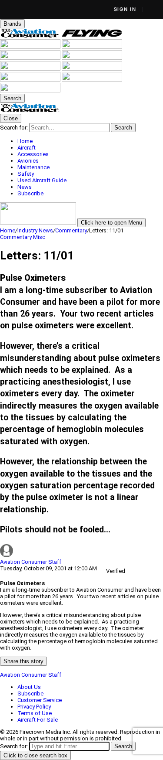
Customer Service (39, 700)
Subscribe (30, 693)
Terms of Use (34, 713)
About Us (29, 687)
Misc (39, 237)
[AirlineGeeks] (31, 47)
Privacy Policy (34, 706)
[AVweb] (92, 47)
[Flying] (92, 36)
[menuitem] (90, 141)
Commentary (71, 230)
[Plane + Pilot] (92, 68)
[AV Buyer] (92, 58)
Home (7, 230)
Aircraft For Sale (37, 719)
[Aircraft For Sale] (31, 58)
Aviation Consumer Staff (30, 562)
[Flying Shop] (30, 90)
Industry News (35, 230)
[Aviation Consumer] (31, 36)
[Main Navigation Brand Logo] (30, 110)
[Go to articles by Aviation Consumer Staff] (81, 551)
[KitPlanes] (31, 68)
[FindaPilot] (92, 79)
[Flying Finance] (31, 79)
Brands (12, 23)
